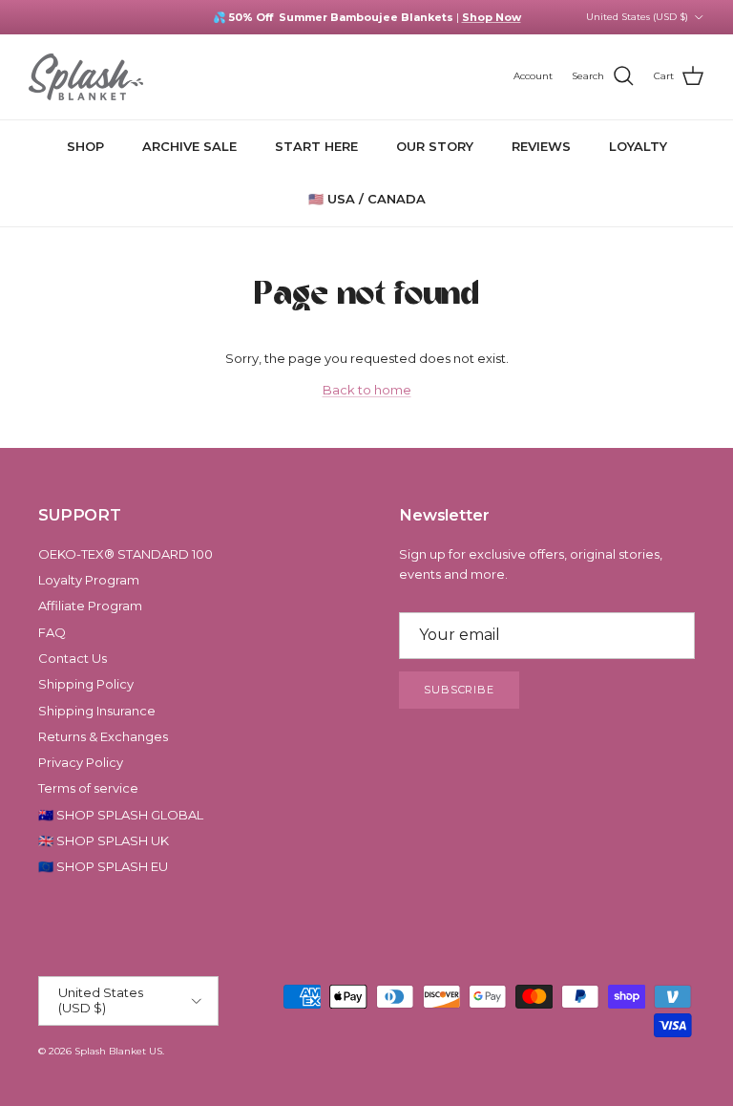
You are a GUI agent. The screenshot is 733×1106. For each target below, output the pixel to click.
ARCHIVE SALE (189, 146)
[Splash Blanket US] (86, 76)
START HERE (316, 146)
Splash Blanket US (118, 1051)
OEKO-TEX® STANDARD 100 (125, 554)
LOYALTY (638, 146)
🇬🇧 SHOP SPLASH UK (103, 840)
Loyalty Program (88, 579)
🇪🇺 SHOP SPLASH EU (103, 866)
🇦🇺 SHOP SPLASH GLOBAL (120, 814)
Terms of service (88, 788)
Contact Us (72, 658)
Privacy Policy (80, 762)
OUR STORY (434, 146)
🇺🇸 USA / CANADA (367, 198)
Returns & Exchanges (103, 736)
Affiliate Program (90, 605)
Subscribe (459, 689)
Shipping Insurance (97, 710)
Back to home (367, 389)
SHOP (85, 146)
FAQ (52, 632)
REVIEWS (541, 146)
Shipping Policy (86, 683)
